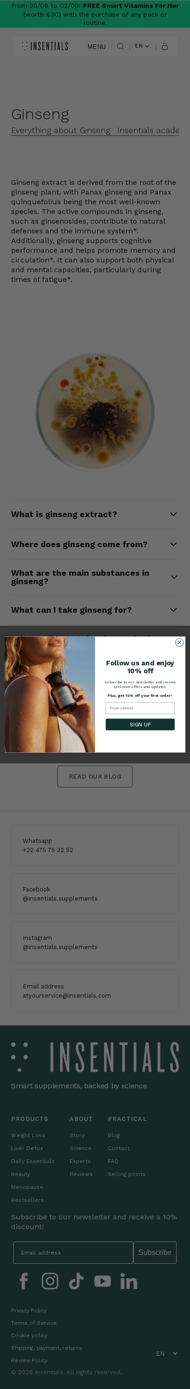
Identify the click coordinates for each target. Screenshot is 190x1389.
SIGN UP (140, 724)
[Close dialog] (179, 642)
